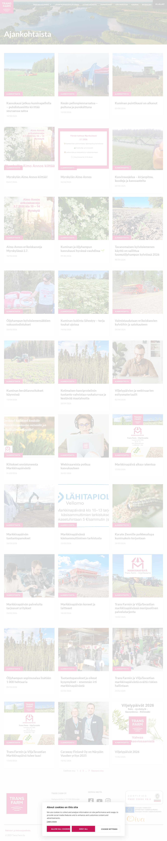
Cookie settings (109, 829)
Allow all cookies (60, 829)
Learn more (52, 821)
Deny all (83, 829)
